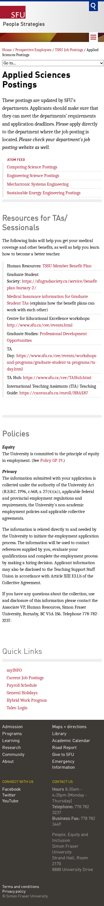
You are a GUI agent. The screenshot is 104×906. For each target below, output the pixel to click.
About (8, 762)
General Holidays (22, 692)
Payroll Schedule (22, 685)
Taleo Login (17, 707)
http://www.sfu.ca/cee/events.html (39, 325)
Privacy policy (14, 891)
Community (13, 755)
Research (11, 748)
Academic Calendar (71, 741)
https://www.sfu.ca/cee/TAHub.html (57, 377)
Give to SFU (63, 755)
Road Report (64, 748)
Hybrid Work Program (27, 700)
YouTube (10, 801)
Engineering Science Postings (33, 175)
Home (7, 50)
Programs (12, 734)
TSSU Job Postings (69, 50)
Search (93, 6)
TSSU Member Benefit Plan (67, 265)
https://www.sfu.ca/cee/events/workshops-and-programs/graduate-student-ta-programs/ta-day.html (52, 362)
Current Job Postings (25, 677)
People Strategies (24, 24)
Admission (12, 727)
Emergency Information (63, 765)
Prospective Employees (33, 50)
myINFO (14, 670)
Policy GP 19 (51, 460)
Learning (11, 741)
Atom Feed (16, 160)
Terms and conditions (20, 887)
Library (59, 734)
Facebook (11, 789)
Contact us (62, 782)
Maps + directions (69, 727)
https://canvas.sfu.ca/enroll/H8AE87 (53, 392)
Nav (93, 37)
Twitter (9, 795)
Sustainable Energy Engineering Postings (43, 192)
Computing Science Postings (32, 167)
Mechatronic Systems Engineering (38, 184)
